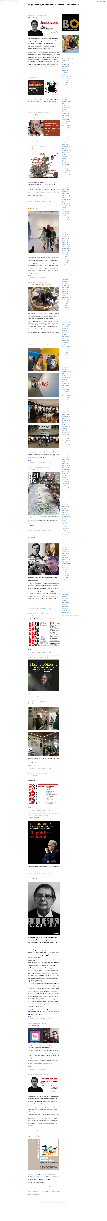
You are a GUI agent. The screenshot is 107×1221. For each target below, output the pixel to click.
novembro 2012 (65, 397)
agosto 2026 (64, 60)
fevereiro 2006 (65, 559)
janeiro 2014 (65, 369)
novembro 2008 (65, 496)
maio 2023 (64, 140)
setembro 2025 (65, 82)
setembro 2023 (65, 132)
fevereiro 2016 (65, 318)
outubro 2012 (65, 400)
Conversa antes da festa (34, 1136)
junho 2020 (64, 211)
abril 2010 (64, 461)
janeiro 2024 (65, 123)
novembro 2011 (65, 422)
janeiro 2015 (65, 344)
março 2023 (64, 144)
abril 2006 (64, 555)
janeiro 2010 (65, 467)
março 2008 (64, 510)
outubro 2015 (65, 326)
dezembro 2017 (65, 273)
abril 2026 (64, 68)
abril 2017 (64, 289)
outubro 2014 (65, 350)
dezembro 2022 (65, 150)
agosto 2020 (64, 207)
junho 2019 (64, 236)
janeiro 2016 (65, 320)
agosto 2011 (64, 428)
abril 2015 (64, 338)
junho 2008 (64, 504)
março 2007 (64, 532)
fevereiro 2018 (65, 269)
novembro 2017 (65, 275)
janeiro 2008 (65, 514)
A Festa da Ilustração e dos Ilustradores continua (41, 345)
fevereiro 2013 (65, 391)
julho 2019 (64, 234)
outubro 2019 (65, 228)
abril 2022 (64, 166)
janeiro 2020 (65, 222)
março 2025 (64, 95)
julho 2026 (64, 62)
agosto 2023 (64, 134)
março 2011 (64, 438)
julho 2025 (64, 87)
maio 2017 (64, 287)
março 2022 (64, 168)
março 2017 (64, 291)
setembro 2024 (65, 107)
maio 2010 (64, 459)
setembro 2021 (65, 181)
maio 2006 (64, 553)
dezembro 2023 (65, 125)
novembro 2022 (65, 152)
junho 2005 (64, 575)
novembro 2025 (65, 78)
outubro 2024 (65, 105)
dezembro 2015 (65, 322)
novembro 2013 (65, 373)
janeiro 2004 (65, 610)
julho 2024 (64, 111)
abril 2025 (64, 93)
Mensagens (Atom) (37, 1194)
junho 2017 (64, 285)
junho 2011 (64, 432)
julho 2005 (64, 573)
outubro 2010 (65, 449)
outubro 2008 (65, 498)
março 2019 (64, 242)
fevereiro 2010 (65, 465)
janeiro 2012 (65, 418)
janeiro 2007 (65, 537)
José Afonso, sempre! (34, 1025)
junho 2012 (64, 408)
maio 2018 (64, 262)
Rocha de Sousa (32, 878)
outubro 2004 (65, 592)
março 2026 (64, 70)
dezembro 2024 (65, 101)
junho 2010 (64, 457)
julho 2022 (64, 160)
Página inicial (45, 1191)
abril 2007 (64, 530)
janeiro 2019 (65, 246)
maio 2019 (64, 238)
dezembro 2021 (65, 175)
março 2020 (64, 217)
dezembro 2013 (65, 371)
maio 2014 (64, 361)
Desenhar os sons (33, 17)
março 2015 (64, 340)
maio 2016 (64, 312)
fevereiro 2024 (65, 121)
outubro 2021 (65, 179)
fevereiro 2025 (65, 97)
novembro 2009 (65, 471)
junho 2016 (64, 310)
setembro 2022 (65, 156)
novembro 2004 (65, 590)
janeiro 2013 (65, 393)
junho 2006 (64, 551)
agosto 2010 (64, 453)
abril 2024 (64, 117)
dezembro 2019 (65, 224)
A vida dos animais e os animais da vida (39, 284)
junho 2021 (64, 187)
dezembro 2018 (65, 248)
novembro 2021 (65, 177)
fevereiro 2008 (65, 512)
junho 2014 (64, 359)
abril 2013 (64, 387)
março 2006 (64, 557)
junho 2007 (64, 526)
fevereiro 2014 (65, 367)
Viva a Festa (31, 615)
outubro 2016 (65, 301)
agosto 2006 (64, 547)
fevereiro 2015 (65, 342)
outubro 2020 (65, 203)
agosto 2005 (64, 571)
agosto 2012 (64, 404)
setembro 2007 (65, 522)
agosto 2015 (64, 330)
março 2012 (64, 414)
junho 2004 (64, 600)
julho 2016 (64, 307)
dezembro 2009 (65, 469)
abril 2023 (64, 142)
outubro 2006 (65, 543)
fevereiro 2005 (65, 584)
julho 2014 (64, 357)
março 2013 (64, 389)
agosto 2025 (64, 85)
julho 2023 (64, 136)
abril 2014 (64, 363)
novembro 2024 (65, 103)
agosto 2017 (64, 281)
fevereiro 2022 (65, 170)
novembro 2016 (65, 299)
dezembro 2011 (65, 420)
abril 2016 (64, 314)
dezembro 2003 (65, 612)
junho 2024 (64, 113)
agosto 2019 (64, 232)
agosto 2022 (64, 158)
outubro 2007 (65, 520)
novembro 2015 (65, 324)
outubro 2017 (65, 277)
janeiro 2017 (65, 295)
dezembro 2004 (65, 588)
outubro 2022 (65, 154)
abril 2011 (64, 436)
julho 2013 (64, 381)
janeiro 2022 (65, 172)
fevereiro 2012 (65, 416)
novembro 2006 (65, 541)
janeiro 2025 (65, 99)
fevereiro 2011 (65, 440)
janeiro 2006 (65, 561)
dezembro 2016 (65, 297)
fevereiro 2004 (65, 608)
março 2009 (64, 487)
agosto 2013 (64, 379)
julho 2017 (64, 283)
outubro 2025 (65, 80)
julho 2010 (64, 455)
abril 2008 (64, 508)
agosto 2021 (64, 183)
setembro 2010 (65, 451)
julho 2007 (64, 524)
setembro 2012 (65, 402)
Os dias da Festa (32, 77)
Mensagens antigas (56, 1191)
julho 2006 (64, 549)
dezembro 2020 (65, 199)
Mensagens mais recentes (33, 1191)
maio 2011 (64, 434)
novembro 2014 (65, 348)
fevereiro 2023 (65, 146)
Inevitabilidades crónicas (35, 149)
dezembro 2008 (65, 494)
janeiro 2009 (65, 492)
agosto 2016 (64, 305)
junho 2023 (64, 138)
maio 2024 (64, 115)
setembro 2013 (65, 377)
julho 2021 (64, 185)
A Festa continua (32, 776)
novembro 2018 (65, 250)
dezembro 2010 (65, 445)
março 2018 (64, 267)
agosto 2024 (64, 109)
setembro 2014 (65, 352)
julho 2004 (64, 598)
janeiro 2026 (65, 74)
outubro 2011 (65, 424)
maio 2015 (64, 336)
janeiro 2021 (65, 197)
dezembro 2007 (65, 516)
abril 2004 (64, 604)
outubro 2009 (65, 473)
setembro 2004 (65, 594)
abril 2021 (64, 191)
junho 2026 (64, 64)
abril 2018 (64, 265)
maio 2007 (64, 528)
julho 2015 (64, 332)
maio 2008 (64, 506)
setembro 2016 (65, 303)
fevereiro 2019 (65, 244)
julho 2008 (64, 502)
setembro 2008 (65, 500)
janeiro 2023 (65, 148)
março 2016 (64, 316)
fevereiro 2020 (65, 220)
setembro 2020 (65, 205)
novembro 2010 (65, 447)
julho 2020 (64, 209)
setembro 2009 (65, 475)
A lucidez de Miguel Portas (35, 115)
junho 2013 (64, 383)
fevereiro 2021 (65, 195)
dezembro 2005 (65, 563)
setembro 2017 (65, 279)
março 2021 (64, 193)
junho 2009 (64, 481)
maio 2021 (64, 189)
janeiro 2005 (65, 586)
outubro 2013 (65, 375)
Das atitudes (31, 537)
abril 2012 (64, 412)
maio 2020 (64, 213)
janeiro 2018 (65, 271)
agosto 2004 (64, 596)
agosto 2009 (64, 477)
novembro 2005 (65, 565)
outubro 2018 (65, 252)
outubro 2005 (65, 567)
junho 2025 (64, 89)
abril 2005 (64, 580)
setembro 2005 (65, 569)
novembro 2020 (65, 201)
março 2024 (64, 119)
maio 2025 (64, 91)
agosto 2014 (64, 355)
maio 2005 (64, 577)
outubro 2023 (65, 130)
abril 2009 (64, 485)
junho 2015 (64, 334)
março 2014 (64, 365)
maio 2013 (64, 385)
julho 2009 (64, 479)
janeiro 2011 (65, 442)
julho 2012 (64, 406)
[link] (52, 61)
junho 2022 (64, 162)
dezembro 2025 (65, 76)
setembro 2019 (65, 230)
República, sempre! (33, 818)
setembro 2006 (65, 545)
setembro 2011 (65, 426)
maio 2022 (64, 164)
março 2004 (64, 606)
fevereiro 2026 (65, 72)
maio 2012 (64, 410)
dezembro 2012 (65, 395)
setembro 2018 (65, 254)
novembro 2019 (65, 226)
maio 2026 (64, 66)
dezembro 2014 (65, 346)
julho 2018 (64, 258)
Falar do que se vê (33, 469)
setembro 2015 (65, 328)
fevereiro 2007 (65, 535)
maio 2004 (64, 602)
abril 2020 (64, 215)
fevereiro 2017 (65, 293)
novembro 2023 (65, 127)
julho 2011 (64, 430)
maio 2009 (64, 483)
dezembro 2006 (65, 539)
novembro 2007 (65, 518)
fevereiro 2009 (65, 490)
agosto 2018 (64, 256)
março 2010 (64, 463)
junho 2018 (64, 260)
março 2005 (64, 582)
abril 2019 (64, 240)
